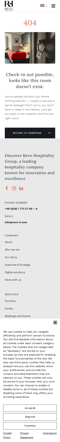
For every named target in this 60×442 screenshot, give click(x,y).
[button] (55, 322)
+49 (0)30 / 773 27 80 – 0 (21, 208)
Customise (30, 425)
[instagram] (14, 188)
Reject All (30, 416)
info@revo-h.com (16, 222)
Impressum (50, 433)
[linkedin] (21, 188)
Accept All (30, 408)
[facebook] (7, 188)
